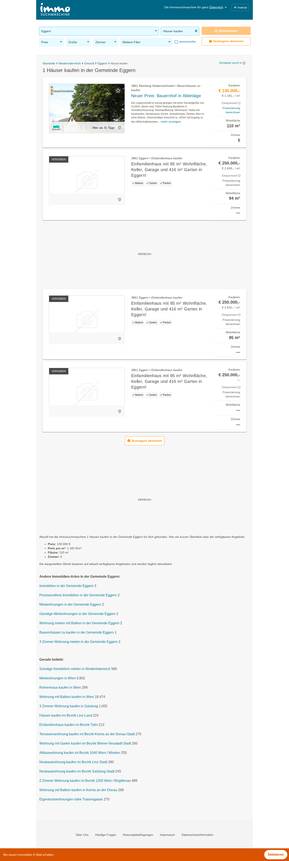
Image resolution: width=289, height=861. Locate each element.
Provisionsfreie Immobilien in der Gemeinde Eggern (78, 595)
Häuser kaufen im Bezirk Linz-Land (65, 715)
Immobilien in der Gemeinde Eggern (66, 586)
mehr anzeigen (171, 121)
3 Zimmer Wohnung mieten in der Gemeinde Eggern (78, 642)
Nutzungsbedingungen (138, 834)
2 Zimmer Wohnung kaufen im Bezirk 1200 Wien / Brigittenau (85, 780)
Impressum (167, 834)
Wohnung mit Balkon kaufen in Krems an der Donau (78, 790)
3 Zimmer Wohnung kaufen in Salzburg (68, 706)
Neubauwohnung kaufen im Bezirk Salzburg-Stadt (76, 771)
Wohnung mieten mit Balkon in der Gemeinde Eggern (79, 623)
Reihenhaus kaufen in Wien (60, 687)
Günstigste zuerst (229, 62)
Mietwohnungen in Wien (57, 678)
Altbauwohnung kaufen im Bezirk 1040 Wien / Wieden (79, 752)
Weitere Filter (131, 42)
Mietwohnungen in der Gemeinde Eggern (70, 604)
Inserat (242, 7)
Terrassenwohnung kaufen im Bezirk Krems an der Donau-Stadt (87, 734)
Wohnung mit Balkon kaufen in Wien (66, 697)
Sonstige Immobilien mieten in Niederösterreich (74, 669)
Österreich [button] (216, 7)
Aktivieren (276, 854)
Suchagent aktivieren (228, 41)
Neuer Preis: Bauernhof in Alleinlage (166, 95)
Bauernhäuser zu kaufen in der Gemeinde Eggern (76, 632)
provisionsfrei (187, 41)
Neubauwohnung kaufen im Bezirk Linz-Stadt (73, 762)
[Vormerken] (118, 90)
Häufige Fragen (105, 834)
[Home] (55, 10)
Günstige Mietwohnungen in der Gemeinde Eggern (77, 614)
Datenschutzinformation (197, 834)
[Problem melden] (119, 127)
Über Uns (82, 834)
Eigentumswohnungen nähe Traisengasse (71, 799)
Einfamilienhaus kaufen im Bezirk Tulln (68, 725)
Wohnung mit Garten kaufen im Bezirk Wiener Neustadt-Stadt (85, 743)
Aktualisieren (228, 30)
